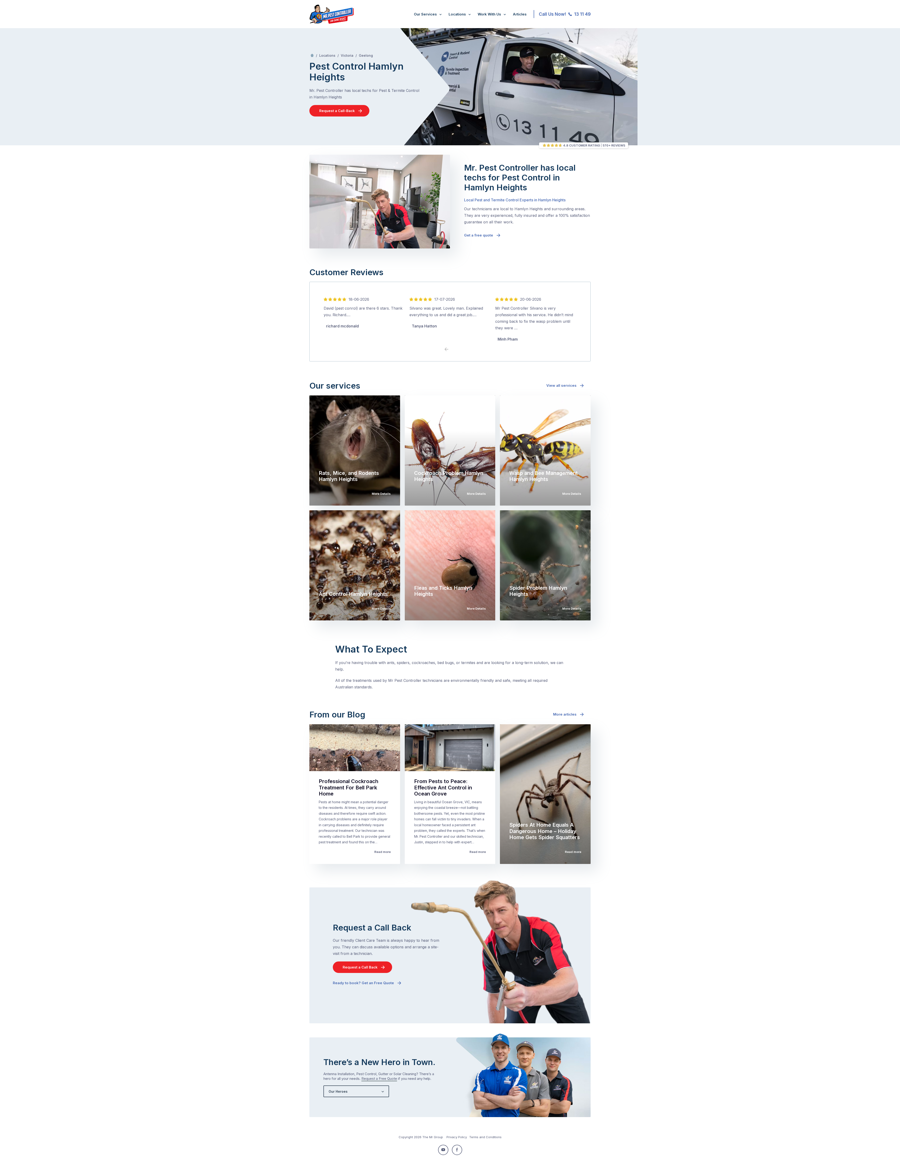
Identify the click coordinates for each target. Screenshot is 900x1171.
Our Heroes (338, 1091)
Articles (520, 14)
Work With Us (489, 14)
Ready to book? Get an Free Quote (363, 983)
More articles (565, 714)
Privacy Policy (456, 1137)
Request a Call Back (360, 967)
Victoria (347, 55)
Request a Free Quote (379, 1078)
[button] (453, 349)
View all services (561, 385)
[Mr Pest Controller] (331, 22)
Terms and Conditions (485, 1137)
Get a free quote (478, 235)
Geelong (366, 55)
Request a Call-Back (337, 111)
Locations (457, 14)
